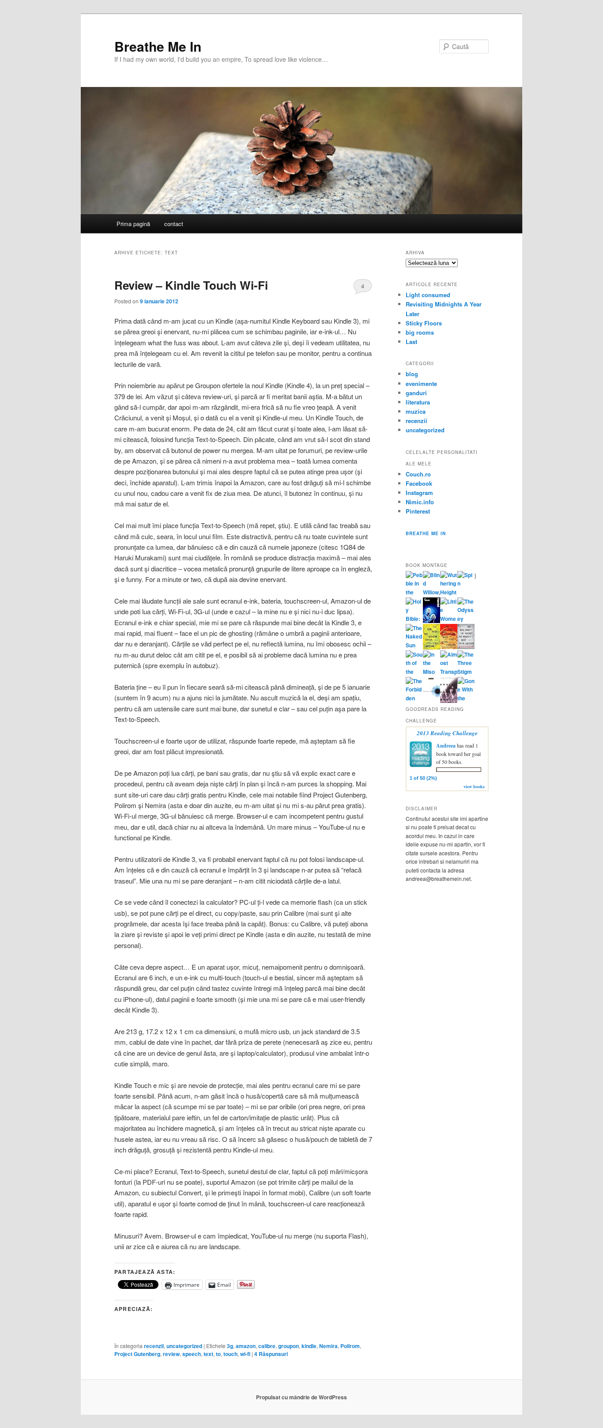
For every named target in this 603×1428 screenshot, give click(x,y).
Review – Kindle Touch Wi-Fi (191, 285)
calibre (266, 1346)
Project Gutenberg (137, 1354)
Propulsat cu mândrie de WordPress (301, 1397)
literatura (418, 402)
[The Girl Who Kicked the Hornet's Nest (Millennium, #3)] (466, 647)
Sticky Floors (424, 323)
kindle (309, 1346)
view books (474, 786)
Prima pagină (133, 223)
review (171, 1354)
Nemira (328, 1346)
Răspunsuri (271, 1354)
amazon (246, 1346)
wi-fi (245, 1354)
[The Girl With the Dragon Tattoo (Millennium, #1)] (431, 647)
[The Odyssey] (466, 619)
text (208, 1354)
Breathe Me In (157, 46)
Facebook (419, 483)
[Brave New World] (448, 701)
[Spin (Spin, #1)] (466, 583)
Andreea (446, 745)
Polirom (350, 1346)
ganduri (416, 393)
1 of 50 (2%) (423, 778)
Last (411, 341)
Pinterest (418, 511)
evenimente (421, 383)
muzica (416, 411)
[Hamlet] (431, 621)
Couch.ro (418, 474)
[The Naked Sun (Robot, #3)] (414, 645)
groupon (288, 1346)
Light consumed (428, 295)
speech (191, 1354)
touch (230, 1354)
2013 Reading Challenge (447, 733)
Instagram (419, 492)
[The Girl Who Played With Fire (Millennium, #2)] (448, 647)
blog (412, 374)
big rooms (420, 332)
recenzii (154, 1346)
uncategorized (184, 1346)
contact (173, 223)
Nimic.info (420, 502)
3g (230, 1346)
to (218, 1354)
